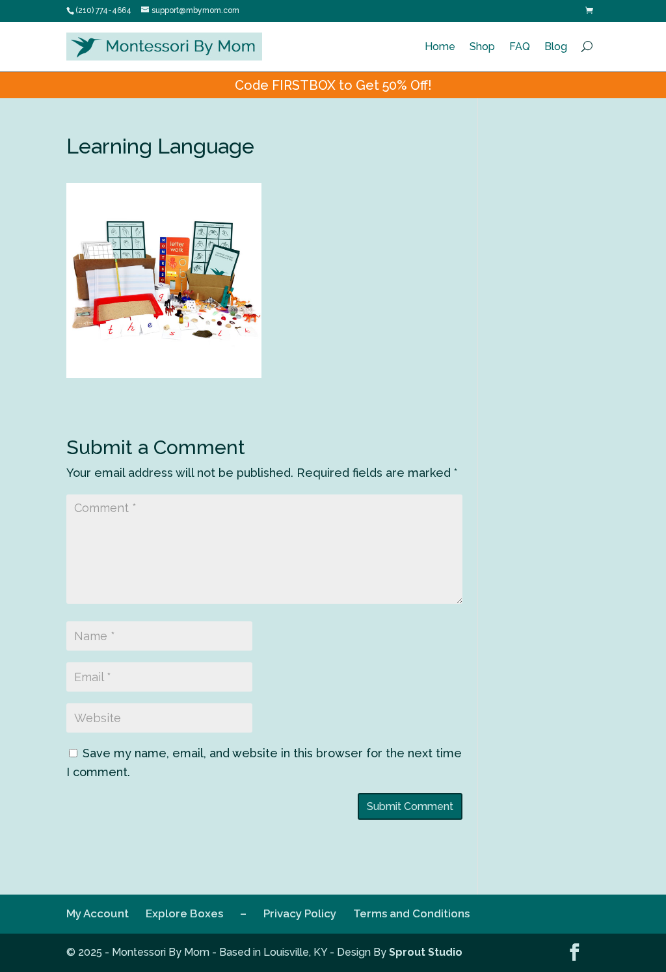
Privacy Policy (299, 913)
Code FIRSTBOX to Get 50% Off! (333, 85)
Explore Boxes (184, 913)
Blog (555, 46)
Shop (482, 46)
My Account (97, 913)
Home (440, 46)
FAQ (519, 46)
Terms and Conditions (411, 913)
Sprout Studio (425, 952)
